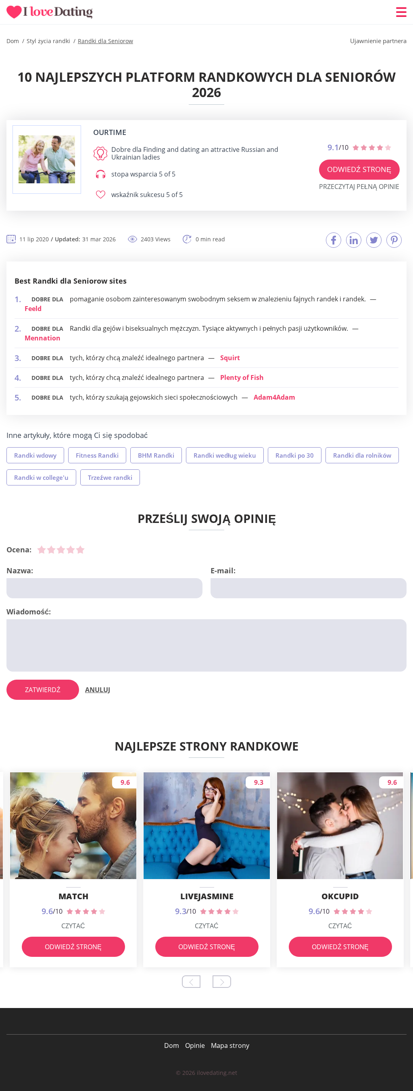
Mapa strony (230, 1045)
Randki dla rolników (362, 455)
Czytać (73, 925)
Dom (171, 1045)
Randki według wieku (225, 455)
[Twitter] (374, 240)
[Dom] (54, 12)
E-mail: (223, 570)
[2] (51, 549)
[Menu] (401, 12)
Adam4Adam (274, 397)
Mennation (42, 338)
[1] (41, 549)
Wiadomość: (28, 611)
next (222, 981)
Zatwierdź (42, 689)
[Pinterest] (394, 240)
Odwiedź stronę (359, 169)
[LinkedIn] (353, 240)
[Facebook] (333, 240)
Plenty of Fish (242, 377)
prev (191, 981)
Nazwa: (19, 570)
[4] (70, 549)
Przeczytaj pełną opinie (359, 186)
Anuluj (97, 689)
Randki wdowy (35, 455)
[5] (80, 549)
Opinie (195, 1045)
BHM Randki (156, 455)
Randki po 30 (294, 455)
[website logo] (47, 159)
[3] (60, 549)
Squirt (230, 357)
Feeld (33, 308)
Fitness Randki (97, 455)
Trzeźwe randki (110, 477)
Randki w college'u (41, 477)
